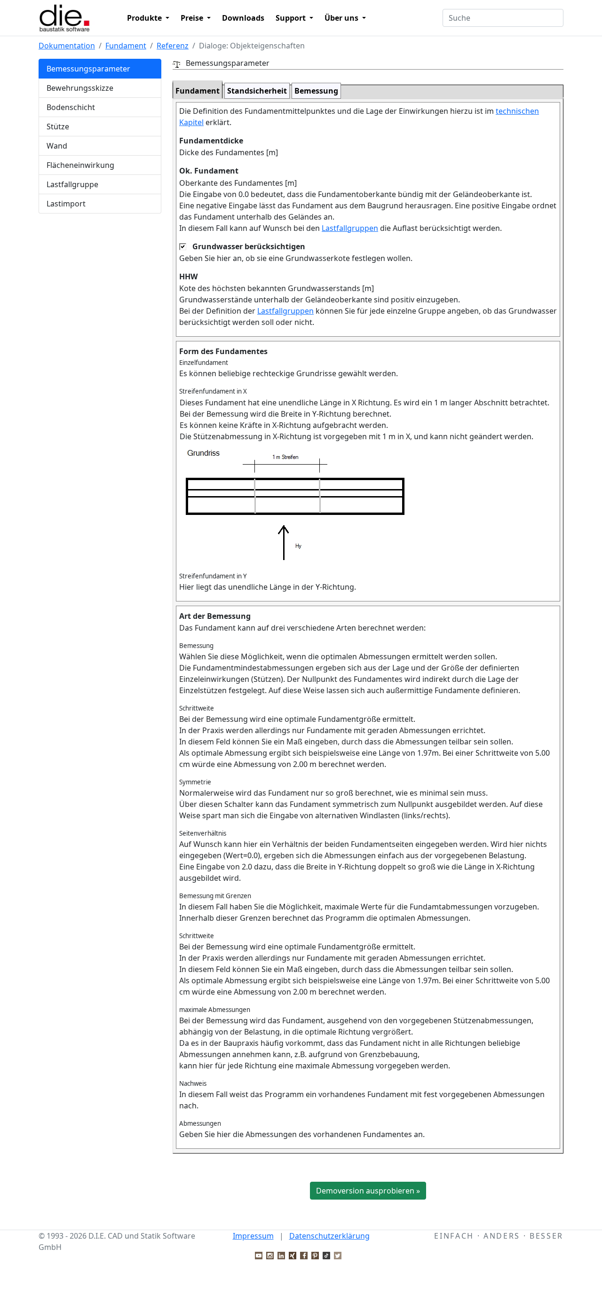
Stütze (58, 126)
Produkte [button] (145, 18)
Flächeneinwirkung (80, 165)
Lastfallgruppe (72, 184)
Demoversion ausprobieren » (368, 1190)
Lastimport (66, 203)
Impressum (253, 1236)
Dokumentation (67, 45)
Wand (57, 146)
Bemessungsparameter (88, 68)
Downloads (243, 18)
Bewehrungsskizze (80, 88)
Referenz (173, 45)
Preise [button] (193, 18)
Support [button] (292, 18)
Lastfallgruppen (350, 228)
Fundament (125, 45)
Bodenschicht (71, 107)
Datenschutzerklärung (329, 1236)
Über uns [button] (342, 18)
